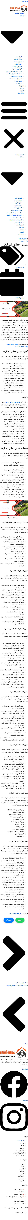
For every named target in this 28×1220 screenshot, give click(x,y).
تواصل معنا (21, 93)
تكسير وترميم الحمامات (15, 78)
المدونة (22, 91)
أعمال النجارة (18, 64)
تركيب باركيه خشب (16, 76)
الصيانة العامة (18, 57)
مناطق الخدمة (20, 83)
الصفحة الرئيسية (19, 13)
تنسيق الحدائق (18, 81)
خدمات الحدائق (20, 267)
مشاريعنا (21, 86)
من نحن (22, 88)
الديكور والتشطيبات (16, 69)
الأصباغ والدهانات (17, 66)
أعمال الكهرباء (18, 61)
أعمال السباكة (18, 59)
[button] (14, 124)
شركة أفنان (25, 1)
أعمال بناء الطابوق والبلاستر (14, 74)
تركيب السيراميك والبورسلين (14, 71)
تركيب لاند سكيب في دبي (15, 913)
